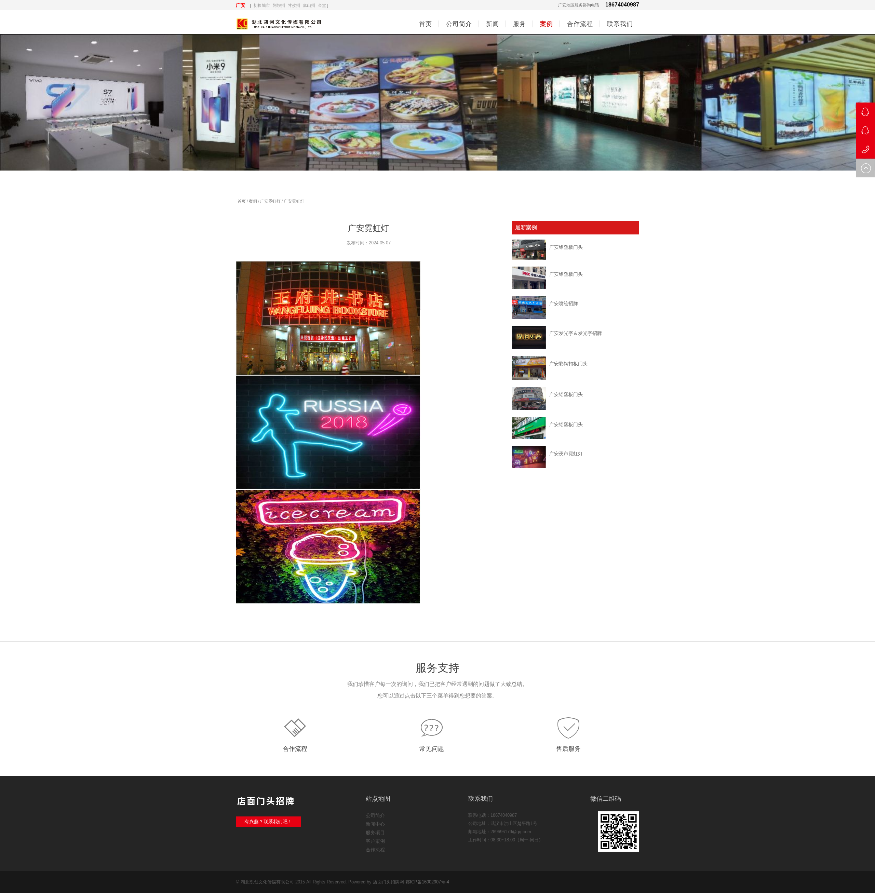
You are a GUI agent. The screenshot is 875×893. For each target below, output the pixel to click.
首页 (425, 24)
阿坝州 (279, 5)
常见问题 (431, 748)
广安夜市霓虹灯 (566, 453)
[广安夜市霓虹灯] (529, 457)
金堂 (322, 5)
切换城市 (262, 5)
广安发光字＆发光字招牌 (575, 333)
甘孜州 (294, 5)
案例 (253, 201)
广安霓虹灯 (270, 201)
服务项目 (375, 832)
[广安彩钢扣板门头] (529, 368)
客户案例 (375, 841)
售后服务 (568, 748)
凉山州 (309, 5)
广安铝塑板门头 (566, 247)
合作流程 (295, 748)
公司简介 (375, 815)
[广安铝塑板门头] (529, 250)
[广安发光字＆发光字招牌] (529, 337)
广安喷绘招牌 (563, 303)
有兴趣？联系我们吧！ (268, 821)
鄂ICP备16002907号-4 (427, 881)
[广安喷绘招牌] (529, 307)
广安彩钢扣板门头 (568, 363)
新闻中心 (375, 824)
